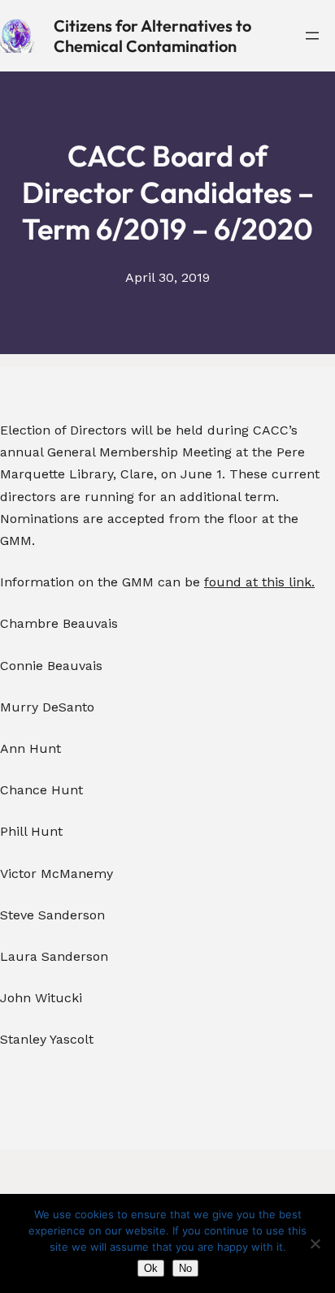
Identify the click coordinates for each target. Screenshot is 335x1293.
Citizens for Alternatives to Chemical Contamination (152, 35)
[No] (315, 1243)
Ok (151, 1268)
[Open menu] (312, 35)
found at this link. (259, 582)
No (185, 1268)
